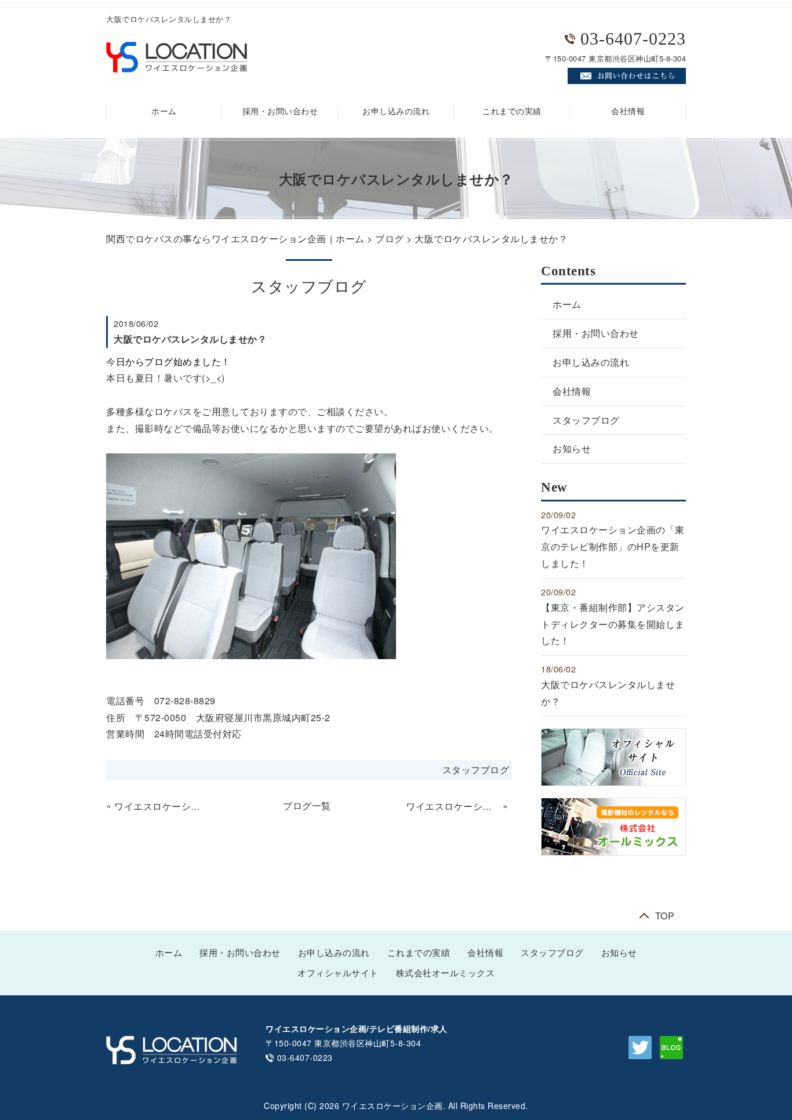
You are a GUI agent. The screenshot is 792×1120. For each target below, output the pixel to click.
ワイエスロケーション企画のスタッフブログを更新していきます (453, 806)
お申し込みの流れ (396, 111)
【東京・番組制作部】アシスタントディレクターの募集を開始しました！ (613, 624)
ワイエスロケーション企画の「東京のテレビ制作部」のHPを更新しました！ (161, 806)
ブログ (389, 238)
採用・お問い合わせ (280, 111)
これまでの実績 (512, 111)
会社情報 (628, 111)
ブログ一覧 (307, 805)
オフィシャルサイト (338, 973)
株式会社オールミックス (445, 973)
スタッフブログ (476, 769)
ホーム (164, 111)
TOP (665, 914)
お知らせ (572, 448)
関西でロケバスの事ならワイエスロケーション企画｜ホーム (235, 238)
